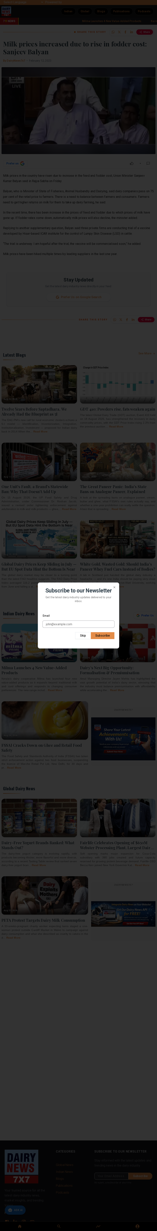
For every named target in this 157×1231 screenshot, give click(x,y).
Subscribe (102, 635)
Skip (83, 635)
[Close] (114, 587)
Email (46, 615)
